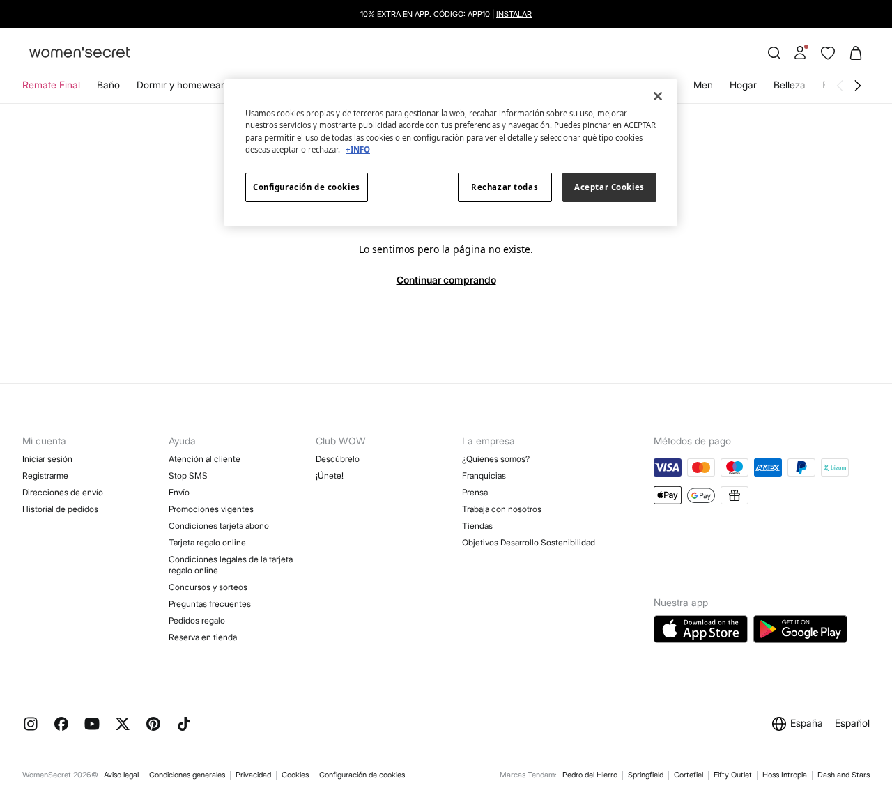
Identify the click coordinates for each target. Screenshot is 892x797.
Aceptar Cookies (609, 187)
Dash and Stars (843, 775)
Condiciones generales (187, 775)
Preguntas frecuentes (210, 603)
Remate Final (51, 85)
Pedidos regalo (197, 620)
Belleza (790, 85)
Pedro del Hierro (589, 775)
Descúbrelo (338, 459)
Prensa (475, 492)
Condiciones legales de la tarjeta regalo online (231, 564)
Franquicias (484, 475)
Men (703, 85)
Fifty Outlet (733, 775)
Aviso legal (121, 775)
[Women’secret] (79, 53)
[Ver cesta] (856, 53)
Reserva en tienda (203, 637)
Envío (179, 492)
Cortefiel (688, 775)
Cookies (295, 775)
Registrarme (45, 475)
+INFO (358, 149)
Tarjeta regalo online (207, 542)
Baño (108, 85)
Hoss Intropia (784, 775)
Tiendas (477, 525)
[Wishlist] (828, 53)
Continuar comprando (446, 280)
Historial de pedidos (60, 509)
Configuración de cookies (362, 775)
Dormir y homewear (180, 85)
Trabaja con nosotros (501, 509)
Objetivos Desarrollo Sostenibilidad (528, 542)
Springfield (645, 775)
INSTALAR (514, 14)
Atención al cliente (204, 459)
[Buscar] (774, 53)
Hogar (743, 85)
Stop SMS (188, 475)
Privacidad (253, 775)
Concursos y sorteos (208, 587)
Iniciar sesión (47, 459)
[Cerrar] (658, 96)
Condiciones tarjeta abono (219, 525)
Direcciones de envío (62, 492)
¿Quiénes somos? (496, 459)
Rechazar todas (504, 187)
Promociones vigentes (211, 509)
